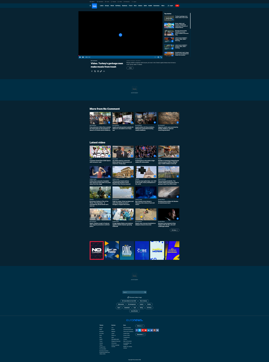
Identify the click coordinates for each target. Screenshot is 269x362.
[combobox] (139, 2)
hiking (141, 307)
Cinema (91, 199)
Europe (107, 5)
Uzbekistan (127, 307)
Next (135, 5)
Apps (112, 337)
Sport (91, 158)
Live (177, 5)
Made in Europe (162, 179)
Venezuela (115, 158)
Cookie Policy (126, 333)
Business (124, 5)
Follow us (113, 335)
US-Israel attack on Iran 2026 (129, 301)
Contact (125, 339)
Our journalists (102, 349)
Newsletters (140, 334)
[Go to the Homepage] (94, 5)
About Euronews (127, 327)
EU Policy (118, 5)
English (92, 1)
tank (135, 307)
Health (150, 5)
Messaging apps (115, 339)
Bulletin (113, 329)
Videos (101, 345)
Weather (113, 331)
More (124, 325)
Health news (116, 221)
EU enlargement (132, 304)
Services (113, 325)
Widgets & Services (115, 341)
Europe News (138, 158)
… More (130, 68)
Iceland (141, 304)
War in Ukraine (143, 301)
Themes (101, 325)
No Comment (93, 125)
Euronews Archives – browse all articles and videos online (104, 352)
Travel (130, 5)
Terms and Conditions (128, 331)
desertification (134, 311)
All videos (174, 230)
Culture (140, 5)
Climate (137, 179)
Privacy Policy (126, 335)
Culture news (93, 179)
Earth (145, 5)
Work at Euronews (127, 341)
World (112, 5)
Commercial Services (128, 329)
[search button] (132, 2)
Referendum (121, 304)
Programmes (102, 347)
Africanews (113, 343)
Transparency (126, 337)
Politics (149, 304)
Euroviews (156, 5)
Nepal (159, 158)
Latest (101, 5)
